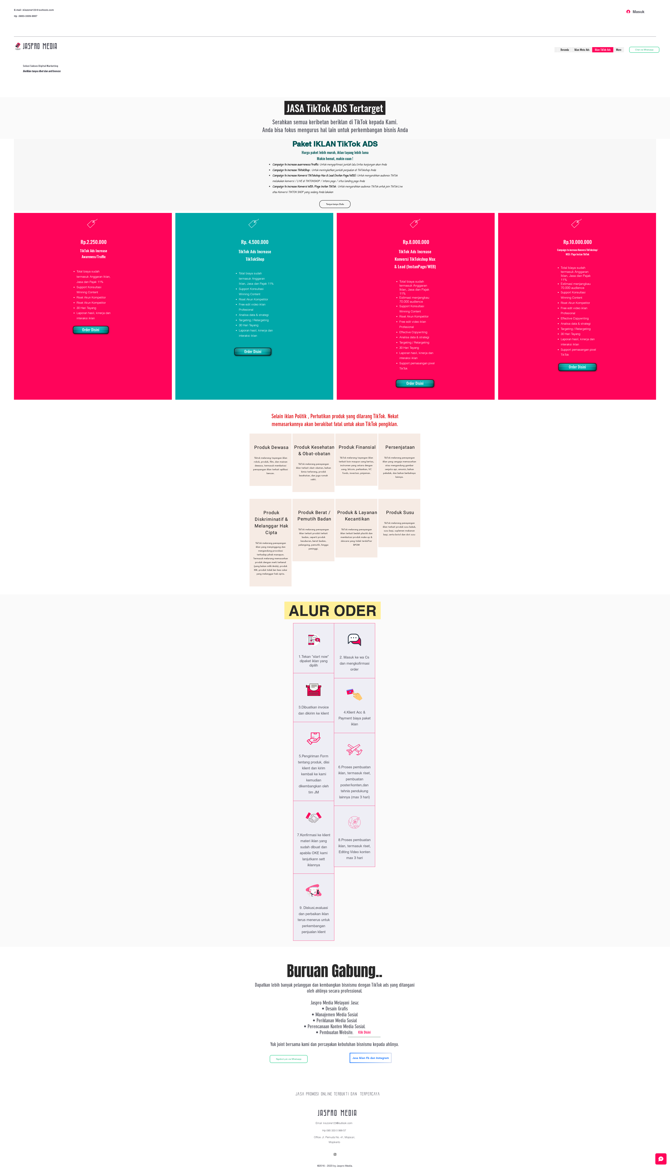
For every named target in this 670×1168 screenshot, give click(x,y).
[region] (271, 460)
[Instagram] (335, 1154)
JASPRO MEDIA (40, 46)
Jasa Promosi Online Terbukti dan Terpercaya (338, 1093)
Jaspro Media (337, 1113)
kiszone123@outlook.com (38, 10)
